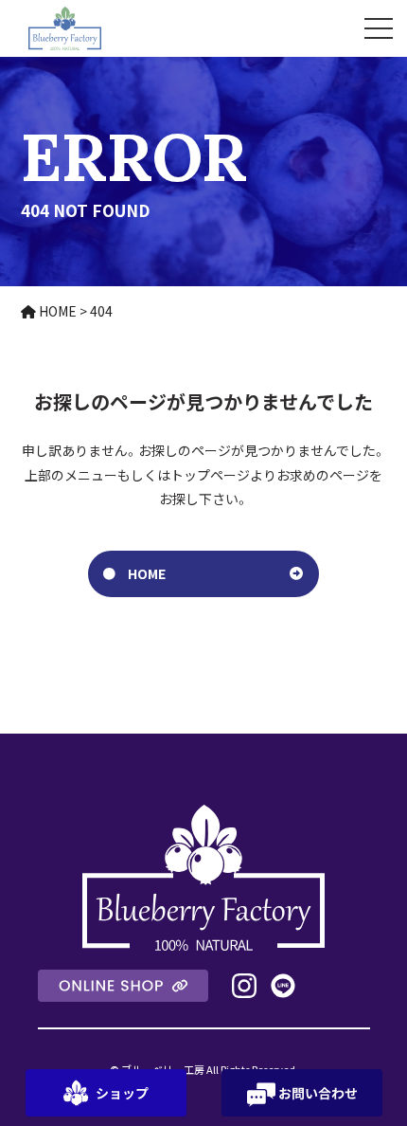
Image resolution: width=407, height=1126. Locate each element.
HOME (147, 573)
